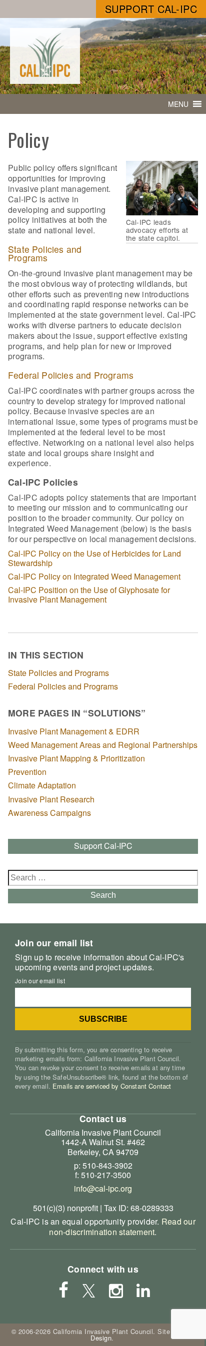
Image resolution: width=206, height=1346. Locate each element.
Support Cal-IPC (151, 8)
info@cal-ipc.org (103, 1188)
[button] (178, 104)
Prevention (27, 771)
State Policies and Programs (45, 253)
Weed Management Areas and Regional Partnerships (103, 744)
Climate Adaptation (42, 785)
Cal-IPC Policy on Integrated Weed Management (94, 576)
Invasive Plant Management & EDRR (74, 731)
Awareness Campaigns (49, 812)
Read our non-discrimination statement (122, 1227)
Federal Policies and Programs (71, 375)
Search (103, 895)
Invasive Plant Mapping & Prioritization (76, 758)
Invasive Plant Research (51, 799)
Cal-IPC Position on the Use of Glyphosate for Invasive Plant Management (89, 594)
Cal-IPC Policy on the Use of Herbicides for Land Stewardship (94, 558)
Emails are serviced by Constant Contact (111, 1086)
